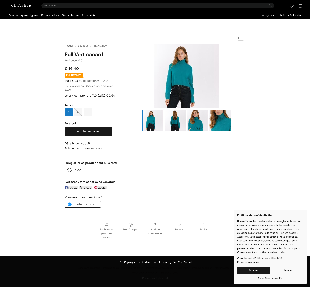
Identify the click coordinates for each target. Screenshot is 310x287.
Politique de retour (202, 268)
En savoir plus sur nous (249, 262)
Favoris (179, 229)
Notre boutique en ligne (22, 15)
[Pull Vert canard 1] (175, 120)
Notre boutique (50, 15)
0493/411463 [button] (269, 15)
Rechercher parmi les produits (107, 233)
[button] (21, 6)
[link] (270, 277)
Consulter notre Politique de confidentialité (259, 258)
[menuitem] (238, 38)
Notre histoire (70, 15)
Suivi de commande (155, 231)
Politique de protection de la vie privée (123, 268)
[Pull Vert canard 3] (219, 120)
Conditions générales (89, 268)
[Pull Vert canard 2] (197, 120)
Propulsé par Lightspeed (155, 278)
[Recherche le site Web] (270, 5)
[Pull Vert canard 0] (152, 120)
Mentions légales (223, 268)
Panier (203, 229)
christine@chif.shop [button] (290, 15)
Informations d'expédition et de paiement (167, 268)
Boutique (83, 45)
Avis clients (88, 15)
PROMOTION (100, 45)
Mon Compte (130, 229)
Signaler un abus (169, 273)
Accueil (69, 45)
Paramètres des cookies (144, 273)
